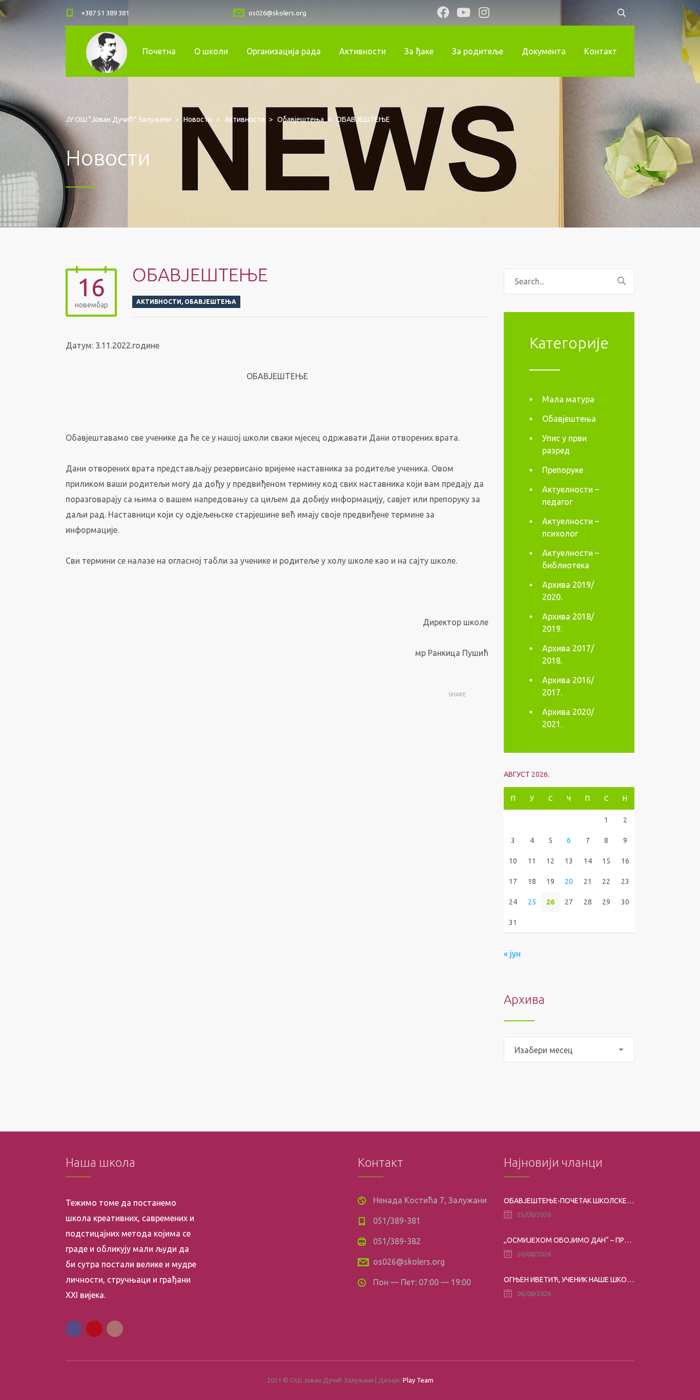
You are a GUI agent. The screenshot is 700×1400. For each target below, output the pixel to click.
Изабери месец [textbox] (543, 1050)
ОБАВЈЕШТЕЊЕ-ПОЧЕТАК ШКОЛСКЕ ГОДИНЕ (569, 1201)
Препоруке (562, 470)
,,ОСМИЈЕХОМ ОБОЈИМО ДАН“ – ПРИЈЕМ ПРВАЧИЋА (569, 1240)
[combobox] (569, 1049)
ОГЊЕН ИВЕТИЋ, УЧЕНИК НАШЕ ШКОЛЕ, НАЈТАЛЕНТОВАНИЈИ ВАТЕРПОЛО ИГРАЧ (569, 1279)
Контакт (600, 51)
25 (532, 902)
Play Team (418, 1380)
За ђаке (419, 51)
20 (569, 881)
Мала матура (568, 399)
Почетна (159, 51)
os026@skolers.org (277, 12)
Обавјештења (210, 301)
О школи (211, 51)
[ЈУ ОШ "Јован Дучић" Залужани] (106, 51)
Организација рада (283, 51)
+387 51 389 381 (105, 12)
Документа (544, 51)
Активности (362, 51)
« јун (512, 953)
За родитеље (477, 51)
